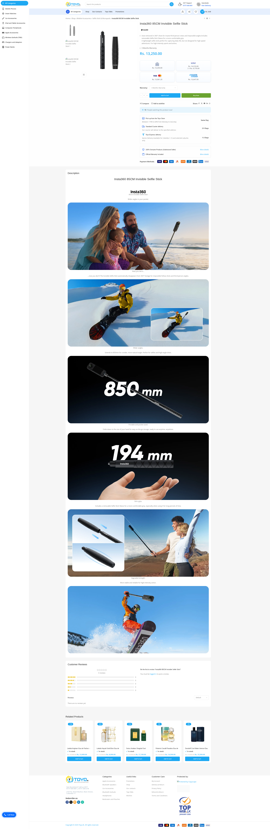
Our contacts (130, 788)
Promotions (130, 781)
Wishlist (129, 796)
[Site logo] (73, 4)
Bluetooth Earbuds (109, 792)
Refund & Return (158, 792)
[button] (79, 759)
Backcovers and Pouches (111, 799)
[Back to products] (207, 18)
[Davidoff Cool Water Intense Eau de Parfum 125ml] (197, 734)
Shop (73, 18)
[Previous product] (204, 18)
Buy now (196, 95)
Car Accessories (108, 788)
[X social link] (201, 103)
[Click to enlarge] (83, 74)
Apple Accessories (108, 781)
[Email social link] (204, 103)
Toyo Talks (129, 792)
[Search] (172, 4)
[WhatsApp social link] (209, 103)
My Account (156, 781)
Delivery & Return (158, 785)
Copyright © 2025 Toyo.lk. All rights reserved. (82, 825)
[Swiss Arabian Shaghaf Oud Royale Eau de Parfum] (138, 734)
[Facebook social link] (199, 103)
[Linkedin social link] (207, 103)
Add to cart (165, 95)
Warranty (143, 88)
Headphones (107, 796)
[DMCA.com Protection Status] (194, 788)
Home (68, 18)
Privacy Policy (156, 788)
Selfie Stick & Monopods (101, 18)
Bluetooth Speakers (109, 785)
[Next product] (209, 18)
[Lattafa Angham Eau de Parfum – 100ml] (79, 734)
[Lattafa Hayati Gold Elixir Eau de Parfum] (109, 734)
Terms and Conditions (159, 796)
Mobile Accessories (84, 18)
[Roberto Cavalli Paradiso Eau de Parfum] (168, 734)
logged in (153, 674)
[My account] (182, 12)
